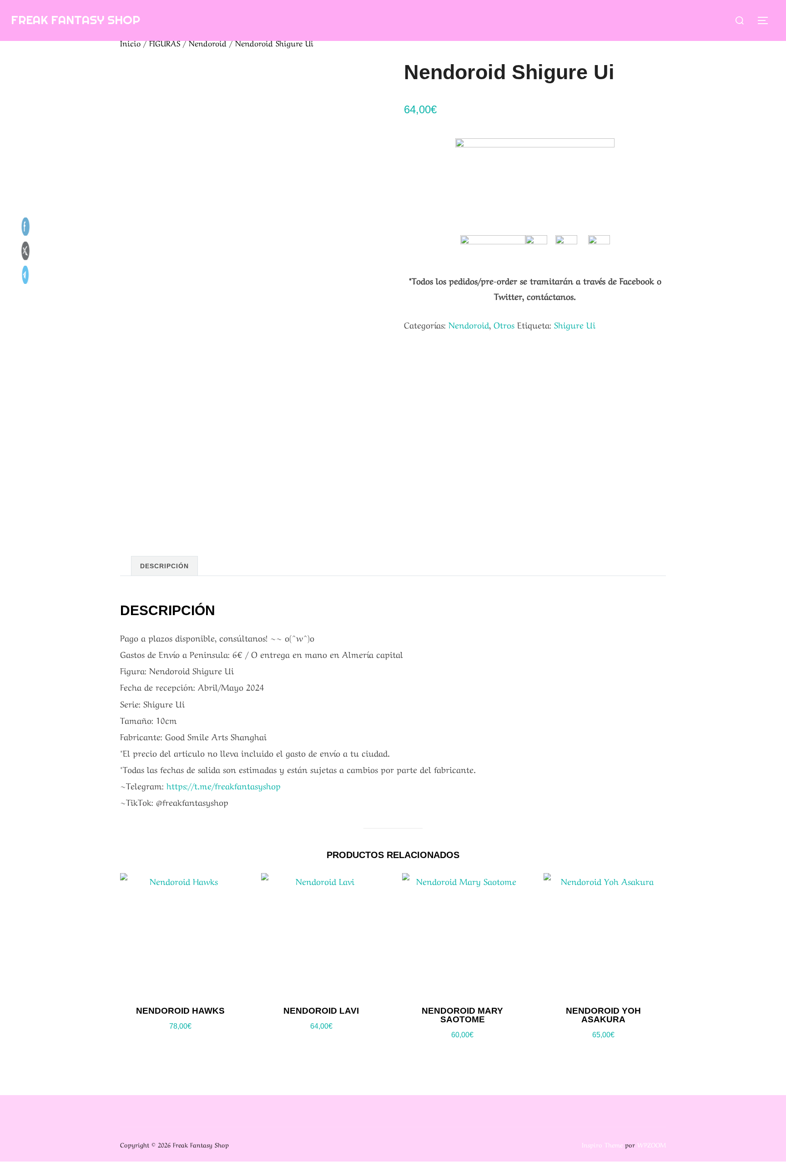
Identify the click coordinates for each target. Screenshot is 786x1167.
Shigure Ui (574, 324)
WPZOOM (651, 1144)
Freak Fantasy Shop (75, 19)
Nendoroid (208, 42)
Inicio (130, 42)
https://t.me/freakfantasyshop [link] (223, 785)
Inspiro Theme (602, 1144)
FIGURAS (164, 42)
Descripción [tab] (164, 566)
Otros (504, 324)
